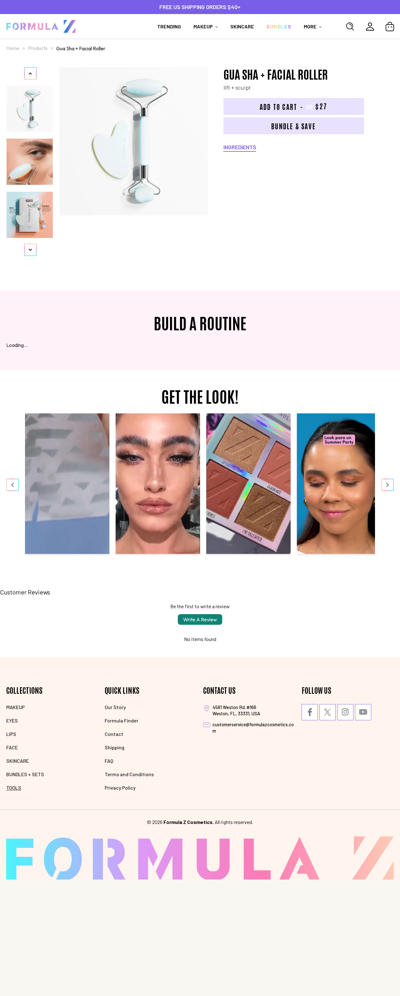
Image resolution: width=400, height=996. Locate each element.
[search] (350, 26)
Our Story (115, 707)
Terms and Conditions (129, 774)
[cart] (389, 27)
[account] (370, 26)
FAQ (109, 761)
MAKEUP (15, 707)
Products (38, 48)
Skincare (242, 26)
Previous (30, 73)
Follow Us (316, 690)
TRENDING (169, 26)
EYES (12, 720)
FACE (12, 747)
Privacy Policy (120, 788)
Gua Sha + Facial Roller (80, 48)
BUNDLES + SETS (25, 774)
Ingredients (239, 147)
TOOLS (13, 788)
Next (30, 250)
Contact (114, 734)
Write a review (200, 619)
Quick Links (122, 690)
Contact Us (219, 690)
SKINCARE (17, 761)
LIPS (11, 734)
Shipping (114, 747)
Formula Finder (121, 720)
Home (12, 48)
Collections (24, 690)
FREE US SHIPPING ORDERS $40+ (200, 6)
